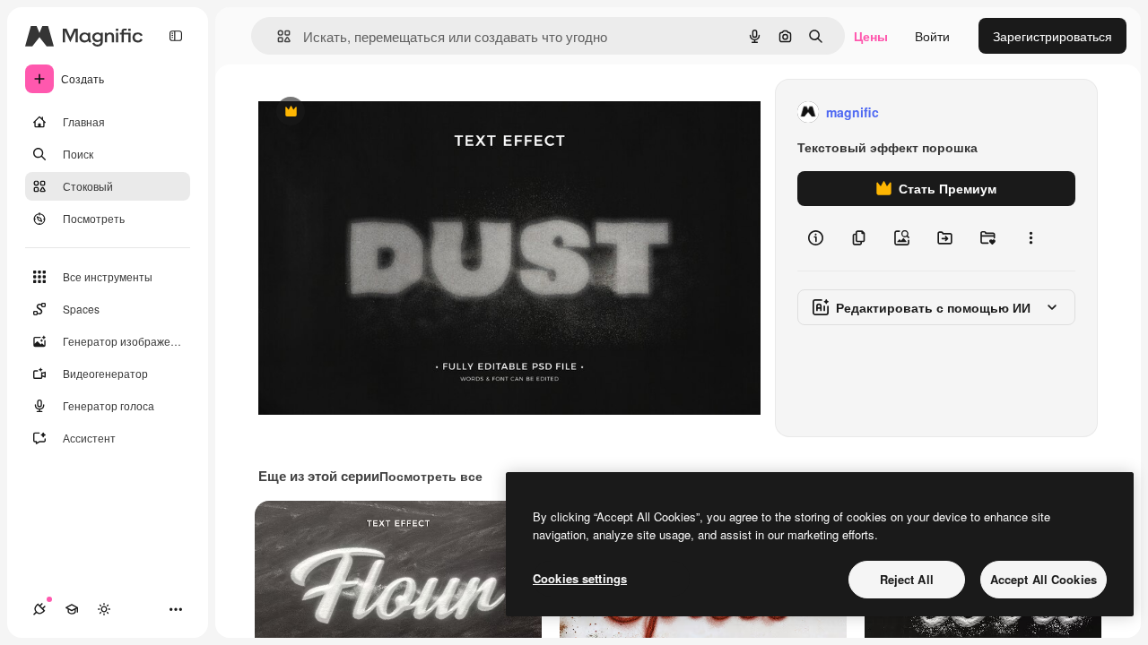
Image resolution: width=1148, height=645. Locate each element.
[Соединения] (39, 609)
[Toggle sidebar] (175, 36)
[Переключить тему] (104, 609)
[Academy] (71, 609)
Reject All (907, 579)
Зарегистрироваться (1052, 36)
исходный (378, 112)
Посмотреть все (431, 476)
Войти (932, 36)
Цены (871, 36)
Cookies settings (580, 578)
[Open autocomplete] (276, 36)
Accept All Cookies (1043, 579)
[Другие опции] (1030, 238)
